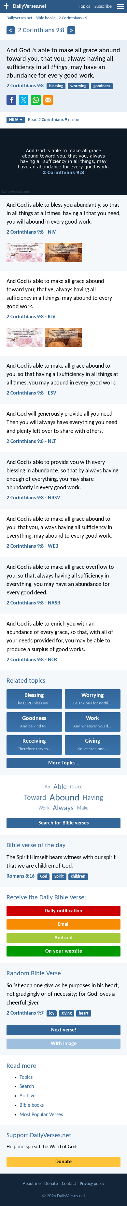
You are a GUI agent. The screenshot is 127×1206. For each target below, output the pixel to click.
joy (51, 1013)
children (78, 876)
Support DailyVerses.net (39, 1135)
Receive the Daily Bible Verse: (46, 898)
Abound (64, 798)
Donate (63, 1161)
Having (93, 798)
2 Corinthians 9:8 (25, 86)
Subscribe (103, 6)
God (43, 876)
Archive (27, 1096)
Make (83, 808)
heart (84, 1013)
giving (67, 1013)
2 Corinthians (70, 18)
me (21, 1147)
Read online (53, 119)
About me (32, 1183)
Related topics (26, 681)
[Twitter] (25, 101)
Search (27, 1086)
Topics (84, 6)
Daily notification (63, 911)
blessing (56, 86)
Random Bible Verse (34, 973)
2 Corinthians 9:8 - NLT (31, 441)
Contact (69, 1183)
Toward (35, 798)
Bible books (45, 18)
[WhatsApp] (37, 100)
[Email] (49, 101)
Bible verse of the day (36, 845)
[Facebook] (13, 101)
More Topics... (63, 763)
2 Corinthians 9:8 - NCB (32, 660)
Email (64, 924)
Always (63, 808)
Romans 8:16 (21, 876)
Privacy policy (92, 1183)
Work (43, 808)
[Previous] (11, 30)
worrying (78, 86)
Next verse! (63, 1030)
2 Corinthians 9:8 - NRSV (33, 498)
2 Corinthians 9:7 (25, 1013)
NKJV (13, 120)
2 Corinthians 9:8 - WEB (32, 546)
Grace (76, 787)
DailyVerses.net (19, 18)
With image (64, 1043)
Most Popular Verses (41, 1114)
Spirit (59, 876)
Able (60, 787)
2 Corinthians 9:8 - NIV (31, 232)
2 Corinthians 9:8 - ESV (31, 393)
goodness (101, 86)
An (47, 787)
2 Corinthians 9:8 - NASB (33, 603)
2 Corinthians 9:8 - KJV (31, 317)
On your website (63, 951)
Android (63, 938)
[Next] (71, 30)
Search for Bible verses (63, 823)
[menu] (120, 9)
